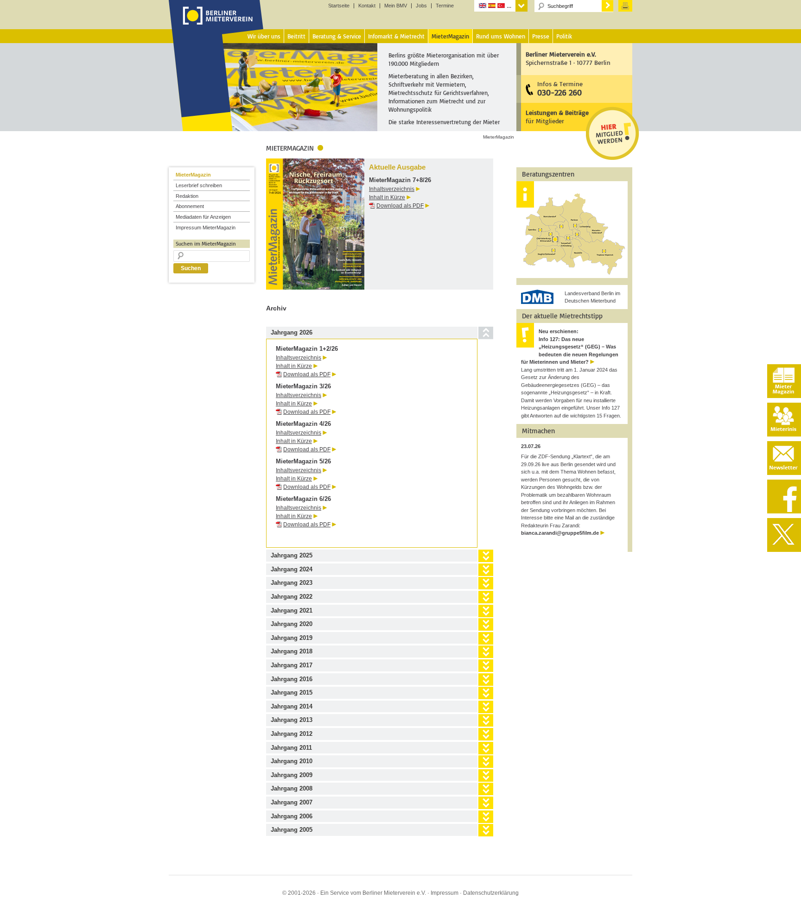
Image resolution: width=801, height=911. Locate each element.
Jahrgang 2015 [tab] (291, 692)
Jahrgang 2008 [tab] (291, 788)
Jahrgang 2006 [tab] (291, 816)
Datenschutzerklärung (491, 893)
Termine (445, 5)
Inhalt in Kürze (387, 197)
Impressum (444, 893)
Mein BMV (395, 5)
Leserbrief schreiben (199, 185)
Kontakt (366, 5)
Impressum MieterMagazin (205, 227)
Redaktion (187, 196)
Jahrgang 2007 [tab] (291, 802)
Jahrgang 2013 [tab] (291, 719)
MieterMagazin (193, 174)
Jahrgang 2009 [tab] (291, 775)
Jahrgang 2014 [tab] (291, 706)
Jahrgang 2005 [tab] (291, 829)
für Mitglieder (557, 116)
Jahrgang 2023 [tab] (291, 582)
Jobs (421, 5)
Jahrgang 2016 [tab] (291, 679)
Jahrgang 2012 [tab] (291, 733)
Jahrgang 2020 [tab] (291, 623)
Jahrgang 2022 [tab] (291, 596)
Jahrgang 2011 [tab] (291, 747)
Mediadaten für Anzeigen (203, 217)
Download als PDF (400, 205)
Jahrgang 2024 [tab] (291, 569)
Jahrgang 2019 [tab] (291, 637)
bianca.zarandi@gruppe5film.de (560, 533)
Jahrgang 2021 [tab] (291, 610)
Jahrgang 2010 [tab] (291, 761)
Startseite (339, 5)
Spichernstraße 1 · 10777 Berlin (568, 58)
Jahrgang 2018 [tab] (291, 651)
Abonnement (190, 206)
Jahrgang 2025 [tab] (291, 555)
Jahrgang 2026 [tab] (291, 332)
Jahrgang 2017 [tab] (291, 665)
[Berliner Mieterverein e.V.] (216, 24)
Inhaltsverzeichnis (391, 189)
